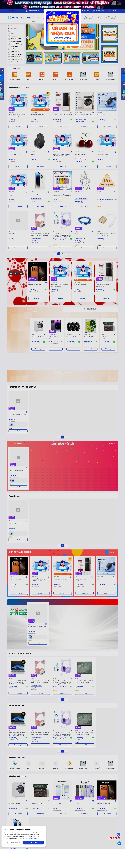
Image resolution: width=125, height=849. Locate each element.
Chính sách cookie (32, 838)
